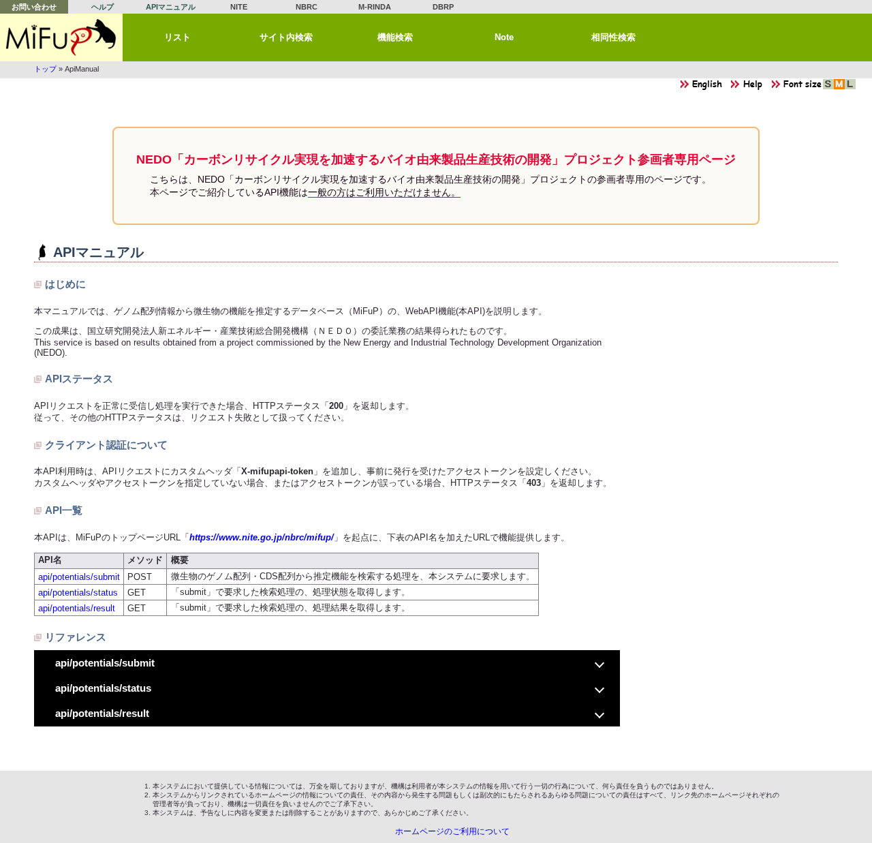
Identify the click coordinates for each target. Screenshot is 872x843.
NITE (238, 7)
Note (504, 37)
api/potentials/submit (79, 577)
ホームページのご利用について (452, 831)
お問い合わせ (34, 7)
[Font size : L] (850, 87)
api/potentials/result (76, 608)
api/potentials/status (78, 592)
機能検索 (395, 37)
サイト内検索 (286, 37)
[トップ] (61, 37)
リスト (177, 37)
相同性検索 (613, 37)
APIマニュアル (171, 7)
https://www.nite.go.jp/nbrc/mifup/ (261, 537)
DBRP (443, 7)
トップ (45, 69)
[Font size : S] (828, 87)
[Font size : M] (839, 87)
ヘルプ (102, 7)
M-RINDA (374, 7)
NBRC (306, 7)
